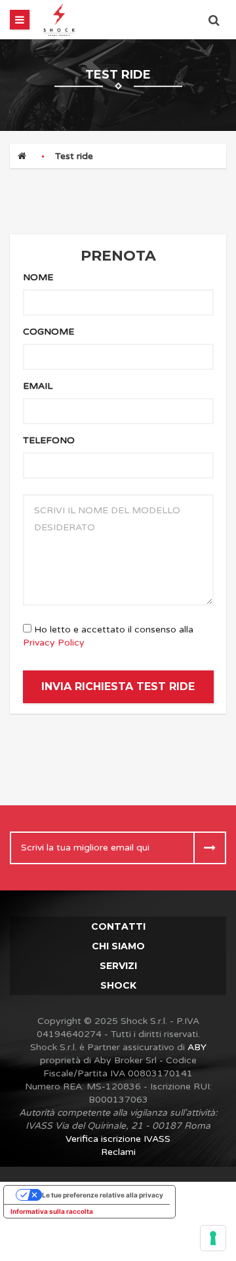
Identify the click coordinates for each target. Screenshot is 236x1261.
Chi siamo (118, 946)
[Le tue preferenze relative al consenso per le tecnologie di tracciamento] (213, 1238)
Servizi (118, 966)
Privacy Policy (54, 642)
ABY (196, 1047)
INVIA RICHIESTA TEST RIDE (118, 686)
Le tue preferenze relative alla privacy (102, 1195)
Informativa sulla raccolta (51, 1211)
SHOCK (118, 985)
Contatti (118, 926)
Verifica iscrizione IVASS (118, 1138)
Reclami (118, 1152)
